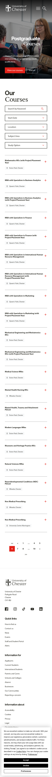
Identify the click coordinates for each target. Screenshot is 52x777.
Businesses (9, 686)
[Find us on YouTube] (32, 609)
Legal (7, 723)
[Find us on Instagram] (15, 609)
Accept (26, 760)
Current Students (12, 665)
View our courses (15, 70)
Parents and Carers (12, 674)
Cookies (8, 714)
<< (12, 543)
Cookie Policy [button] (21, 752)
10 (34, 549)
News (7, 633)
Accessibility (9, 710)
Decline (26, 766)
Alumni (8, 682)
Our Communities (12, 691)
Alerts (7, 646)
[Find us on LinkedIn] (41, 609)
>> (26, 554)
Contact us (9, 628)
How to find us (10, 624)
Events (7, 637)
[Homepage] (15, 8)
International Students (14, 669)
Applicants (9, 661)
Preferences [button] (32, 754)
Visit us (32, 70)
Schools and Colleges (13, 678)
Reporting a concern (13, 695)
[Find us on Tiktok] (23, 609)
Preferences (26, 771)
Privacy (7, 719)
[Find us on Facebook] (6, 609)
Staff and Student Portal (14, 641)
